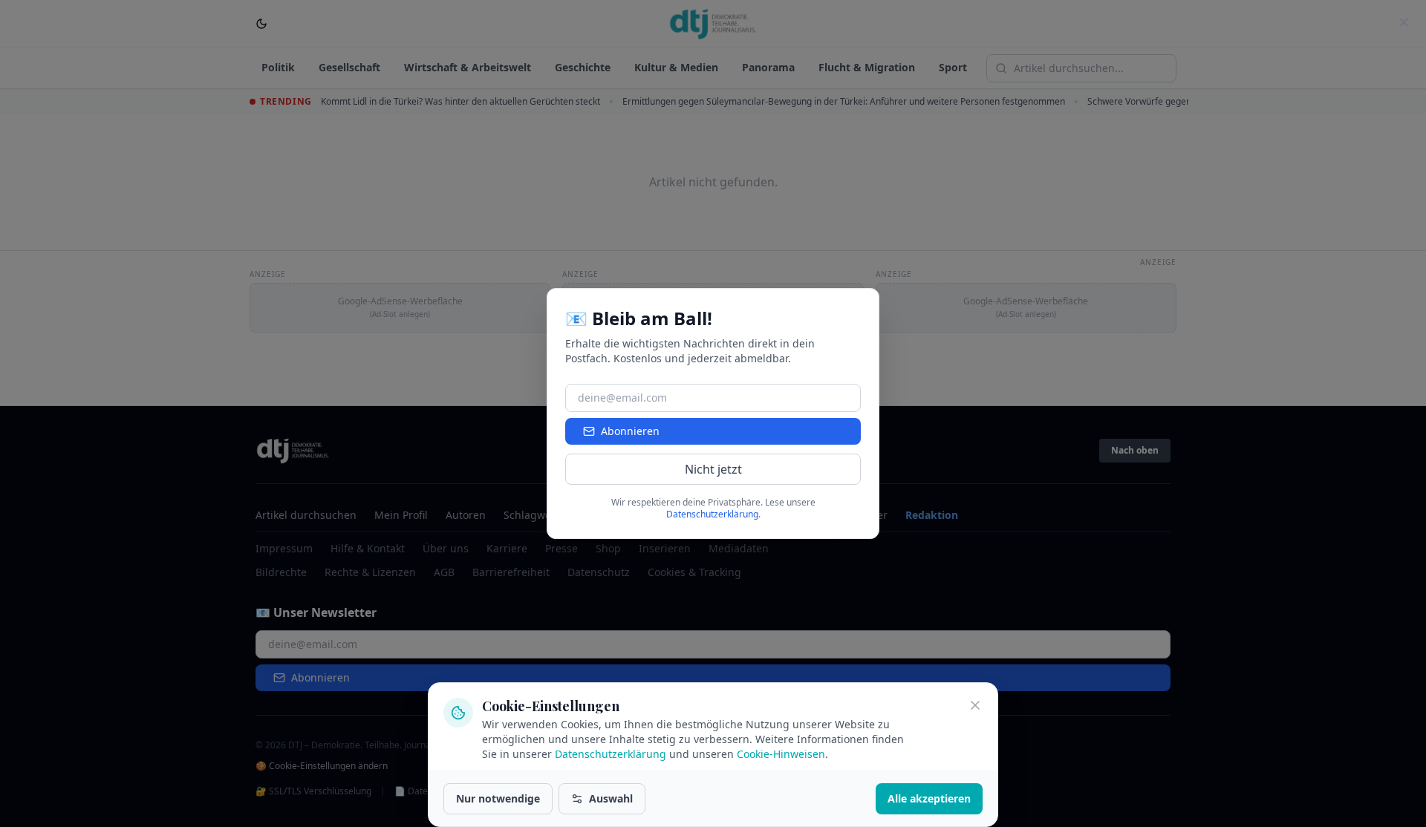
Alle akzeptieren (929, 798)
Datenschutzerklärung (610, 754)
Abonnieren (630, 431)
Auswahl (611, 798)
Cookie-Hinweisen (781, 754)
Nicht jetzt (713, 469)
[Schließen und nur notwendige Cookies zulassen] (975, 705)
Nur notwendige (498, 798)
